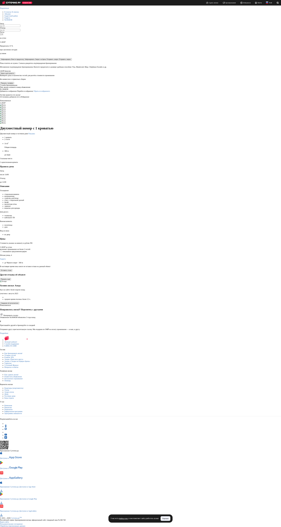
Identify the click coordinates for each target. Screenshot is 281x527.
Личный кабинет (10, 342)
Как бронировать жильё (13, 353)
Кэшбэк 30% (9, 357)
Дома (6, 394)
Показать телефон (7, 83)
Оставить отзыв (6, 270)
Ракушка (31, 134)
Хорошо (165, 518)
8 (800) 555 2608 (10, 346)
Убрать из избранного (42, 91)
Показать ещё (5, 279)
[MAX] (5, 429)
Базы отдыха (9, 398)
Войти (260, 3)
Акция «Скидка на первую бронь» (17, 361)
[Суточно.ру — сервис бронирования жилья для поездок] (11, 3)
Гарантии (8, 363)
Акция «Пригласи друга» (13, 359)
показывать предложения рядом (15, 251)
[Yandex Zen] (5, 438)
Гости (2, 32)
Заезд (2, 24)
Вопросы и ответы (11, 367)
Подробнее (4, 333)
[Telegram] (5, 424)
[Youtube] (5, 435)
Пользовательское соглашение (11, 524)
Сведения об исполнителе (9, 303)
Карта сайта (4, 522)
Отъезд (2, 28)
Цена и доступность (7, 73)
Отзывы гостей (10, 355)
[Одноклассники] (5, 426)
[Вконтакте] (5, 432)
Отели (6, 390)
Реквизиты (8, 409)
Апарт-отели (9, 392)
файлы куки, (123, 519)
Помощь (7, 381)
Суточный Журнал (11, 365)
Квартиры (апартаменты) (13, 388)
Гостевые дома (9, 396)
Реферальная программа (13, 411)
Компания (8, 405)
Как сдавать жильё (11, 375)
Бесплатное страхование (13, 379)
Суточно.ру (16, 518)
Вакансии (8, 407)
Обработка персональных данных (12, 526)
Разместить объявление (13, 377)
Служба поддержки (11, 344)
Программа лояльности (13, 413)
